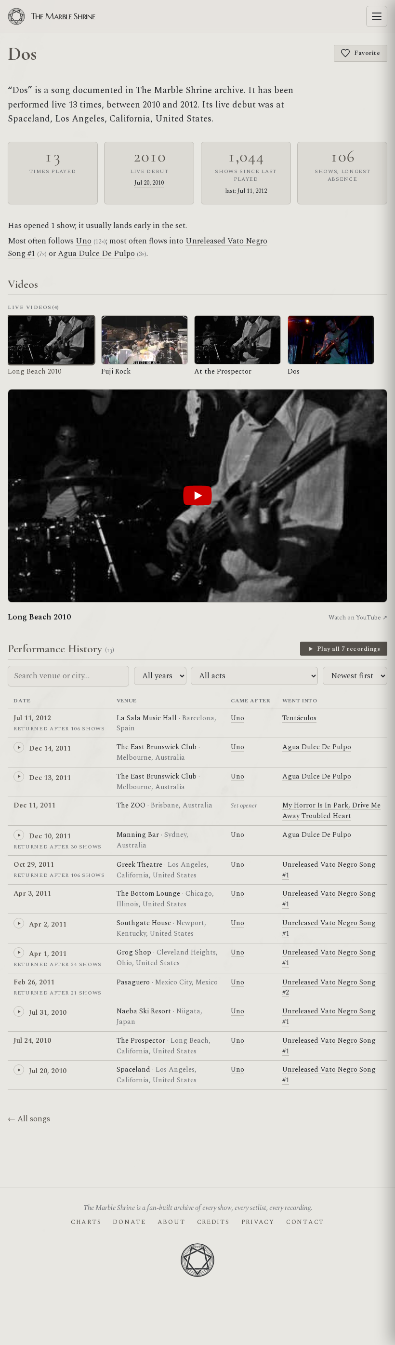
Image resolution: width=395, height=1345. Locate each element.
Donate (129, 1222)
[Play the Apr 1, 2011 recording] (18, 952)
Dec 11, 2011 (34, 805)
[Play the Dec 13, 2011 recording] (18, 776)
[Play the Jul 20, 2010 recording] (18, 1069)
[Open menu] (376, 16)
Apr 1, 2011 (47, 954)
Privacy (258, 1222)
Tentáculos (299, 718)
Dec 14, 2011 (50, 748)
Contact (305, 1222)
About (171, 1222)
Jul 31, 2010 (47, 1013)
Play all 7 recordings (348, 649)
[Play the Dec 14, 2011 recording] (18, 747)
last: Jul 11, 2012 (246, 191)
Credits (213, 1222)
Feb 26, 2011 (33, 982)
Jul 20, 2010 (149, 182)
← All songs (29, 1119)
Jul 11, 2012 (32, 718)
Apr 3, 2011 (32, 893)
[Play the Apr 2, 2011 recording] (18, 923)
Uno (84, 241)
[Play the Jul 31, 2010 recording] (18, 1011)
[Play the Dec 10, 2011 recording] (18, 835)
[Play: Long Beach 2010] (197, 496)
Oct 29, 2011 (33, 865)
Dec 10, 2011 (50, 836)
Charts (86, 1222)
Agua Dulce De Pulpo (96, 253)
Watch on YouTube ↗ (358, 617)
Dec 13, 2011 (50, 778)
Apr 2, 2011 (47, 924)
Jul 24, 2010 (32, 1040)
